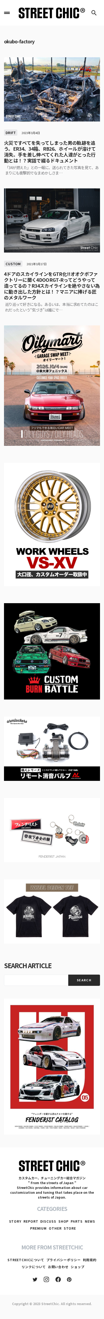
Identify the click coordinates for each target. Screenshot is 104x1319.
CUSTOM (13, 263)
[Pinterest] (69, 1279)
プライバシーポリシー (63, 1259)
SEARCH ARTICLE (27, 965)
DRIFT (11, 132)
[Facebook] (58, 1279)
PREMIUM (38, 1228)
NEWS (90, 1221)
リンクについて (34, 1266)
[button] (7, 13)
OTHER (55, 1228)
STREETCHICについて (25, 1259)
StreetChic (50, 1303)
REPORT (30, 1221)
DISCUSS (48, 1221)
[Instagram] (46, 1279)
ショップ (78, 1266)
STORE (70, 1228)
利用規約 (90, 1259)
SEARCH (84, 980)
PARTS (77, 1221)
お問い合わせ (58, 1266)
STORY (15, 1221)
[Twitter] (35, 1279)
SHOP (63, 1221)
